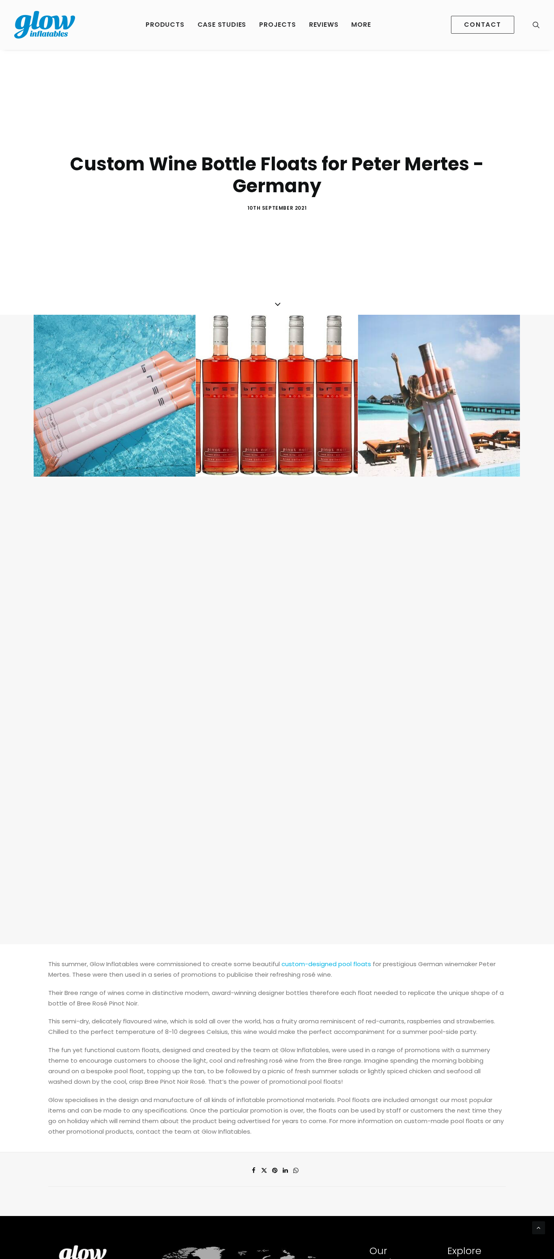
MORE (361, 24)
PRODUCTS (165, 24)
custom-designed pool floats (326, 964)
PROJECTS (277, 24)
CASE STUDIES (222, 24)
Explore (464, 1250)
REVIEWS (324, 24)
